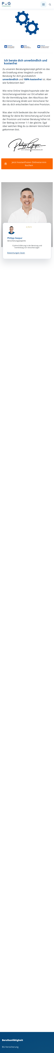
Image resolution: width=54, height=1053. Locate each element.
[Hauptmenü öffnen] (43, 4)
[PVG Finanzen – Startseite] (6, 4)
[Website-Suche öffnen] (50, 4)
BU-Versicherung (10, 1046)
